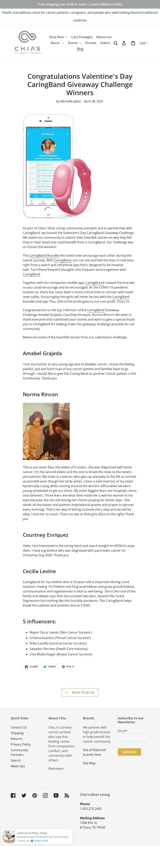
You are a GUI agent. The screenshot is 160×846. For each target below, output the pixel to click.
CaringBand (31, 274)
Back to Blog (83, 692)
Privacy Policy (21, 744)
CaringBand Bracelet (44, 255)
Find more (55, 768)
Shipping (17, 733)
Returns (16, 739)
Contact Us (19, 727)
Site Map (89, 763)
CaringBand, (63, 260)
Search (16, 760)
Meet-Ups (18, 766)
